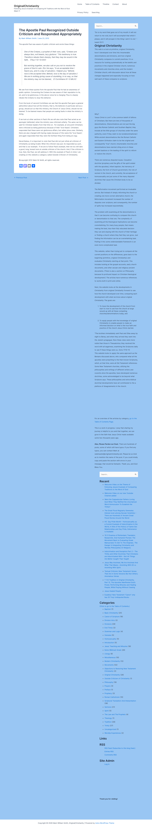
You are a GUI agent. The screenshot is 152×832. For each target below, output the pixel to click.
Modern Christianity (112, 661)
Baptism (108, 609)
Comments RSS (111, 755)
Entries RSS (109, 751)
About (124, 4)
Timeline (106, 4)
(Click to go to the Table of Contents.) (115, 606)
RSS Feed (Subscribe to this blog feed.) (120, 748)
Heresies (108, 635)
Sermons (108, 707)
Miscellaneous (110, 657)
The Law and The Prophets (115, 714)
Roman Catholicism (112, 697)
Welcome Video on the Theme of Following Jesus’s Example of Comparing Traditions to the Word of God (121, 486)
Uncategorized (110, 729)
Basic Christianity (111, 613)
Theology (108, 718)
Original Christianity (112, 675)
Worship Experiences (113, 733)
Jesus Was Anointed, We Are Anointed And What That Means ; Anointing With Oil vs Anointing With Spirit (121, 565)
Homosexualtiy (110, 639)
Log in (107, 764)
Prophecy (108, 693)
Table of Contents (92, 4)
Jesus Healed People (113, 591)
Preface (108, 690)
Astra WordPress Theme (104, 823)
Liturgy (107, 654)
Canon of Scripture (112, 617)
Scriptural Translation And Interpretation (120, 701)
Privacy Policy (82, 12)
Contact (116, 4)
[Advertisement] (116, 98)
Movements (109, 665)
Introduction (109, 643)
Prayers (107, 686)
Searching (95, 12)
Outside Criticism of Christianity (117, 678)
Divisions (108, 624)
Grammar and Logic (112, 631)
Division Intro (110, 620)
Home (79, 4)
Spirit (107, 711)
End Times (109, 628)
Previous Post (20, 177)
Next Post (83, 177)
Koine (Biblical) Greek (113, 650)
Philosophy (109, 682)
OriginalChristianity (26, 6)
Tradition (108, 722)
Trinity (107, 726)
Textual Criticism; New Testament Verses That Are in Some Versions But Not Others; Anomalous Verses (121, 573)
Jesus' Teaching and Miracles (116, 646)
